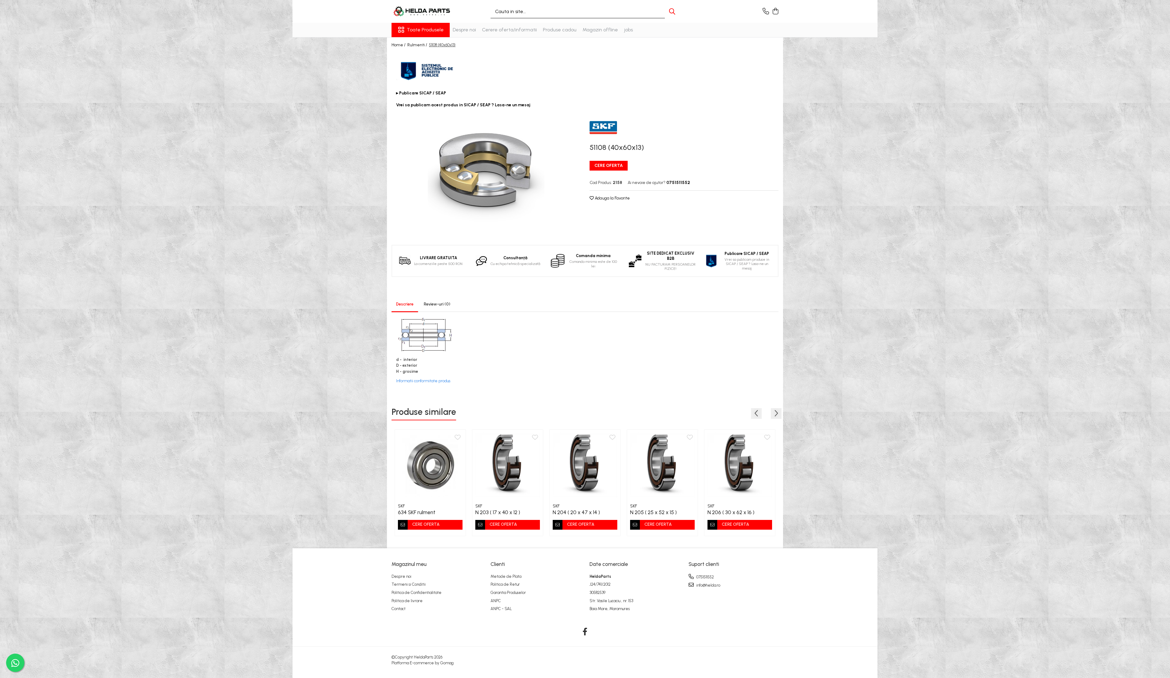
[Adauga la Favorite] (458, 438)
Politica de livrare (407, 601)
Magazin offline (600, 30)
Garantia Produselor (508, 592)
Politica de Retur (505, 584)
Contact (399, 608)
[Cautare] (672, 11)
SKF (401, 506)
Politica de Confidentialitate (416, 592)
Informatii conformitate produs (423, 381)
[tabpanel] (486, 172)
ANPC (496, 601)
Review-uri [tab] (437, 304)
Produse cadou (559, 30)
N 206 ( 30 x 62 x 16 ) (730, 512)
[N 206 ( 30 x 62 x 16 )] (739, 465)
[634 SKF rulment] (430, 465)
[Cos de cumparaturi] (775, 11)
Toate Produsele (425, 30)
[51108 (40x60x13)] (486, 172)
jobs (628, 30)
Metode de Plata (506, 576)
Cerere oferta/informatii (509, 30)
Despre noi (464, 30)
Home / (399, 45)
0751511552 (704, 577)
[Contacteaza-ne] (766, 11)
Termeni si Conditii (409, 584)
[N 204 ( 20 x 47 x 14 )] (585, 465)
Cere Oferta (608, 165)
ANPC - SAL (501, 608)
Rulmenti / (417, 45)
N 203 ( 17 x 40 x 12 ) (497, 512)
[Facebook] (585, 632)
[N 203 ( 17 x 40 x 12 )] (507, 465)
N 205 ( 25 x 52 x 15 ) (653, 512)
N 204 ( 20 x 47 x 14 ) (576, 512)
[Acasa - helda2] (422, 11)
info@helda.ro (707, 585)
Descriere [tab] (404, 304)
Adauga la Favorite (612, 198)
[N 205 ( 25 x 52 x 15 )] (662, 465)
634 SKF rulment (416, 512)
